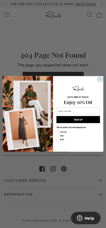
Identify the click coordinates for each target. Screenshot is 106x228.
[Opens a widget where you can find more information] (86, 218)
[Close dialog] (100, 79)
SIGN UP (78, 119)
